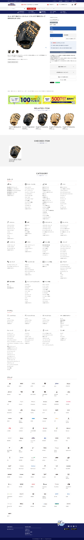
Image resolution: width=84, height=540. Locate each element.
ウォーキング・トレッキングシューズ (13, 361)
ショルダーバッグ (28, 336)
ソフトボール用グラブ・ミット (48, 192)
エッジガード (62, 197)
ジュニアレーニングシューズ (30, 192)
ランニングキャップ (63, 255)
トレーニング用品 (46, 264)
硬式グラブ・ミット (46, 187)
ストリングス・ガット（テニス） (65, 192)
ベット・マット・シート (46, 299)
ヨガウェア (27, 264)
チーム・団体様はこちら (62, 4)
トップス (8, 318)
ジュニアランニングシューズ (65, 248)
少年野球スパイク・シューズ (47, 202)
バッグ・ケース (45, 213)
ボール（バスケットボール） (47, 230)
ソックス (61, 205)
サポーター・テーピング (64, 325)
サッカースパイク (28, 187)
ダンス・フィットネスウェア (29, 269)
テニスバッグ (62, 200)
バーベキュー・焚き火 (46, 296)
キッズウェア (27, 287)
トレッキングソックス (46, 341)
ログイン (55, 1)
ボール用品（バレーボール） (65, 231)
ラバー (26, 226)
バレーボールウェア (63, 226)
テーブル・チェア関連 (46, 291)
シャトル (8, 231)
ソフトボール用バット (46, 198)
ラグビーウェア (27, 246)
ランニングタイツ (63, 251)
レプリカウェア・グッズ (46, 228)
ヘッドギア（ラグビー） (29, 248)
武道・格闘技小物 (10, 287)
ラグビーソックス (46, 343)
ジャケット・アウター (10, 320)
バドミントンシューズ (49, 8)
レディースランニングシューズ (65, 246)
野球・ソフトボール (14, 91)
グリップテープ (63, 195)
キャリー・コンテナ (46, 284)
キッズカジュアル (10, 366)
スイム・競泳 (9, 367)
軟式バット (44, 195)
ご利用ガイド (67, 1)
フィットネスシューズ (10, 356)
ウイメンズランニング (11, 335)
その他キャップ (63, 340)
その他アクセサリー (10, 195)
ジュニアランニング (10, 336)
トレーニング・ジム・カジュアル (12, 364)
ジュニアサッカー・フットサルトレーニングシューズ (15, 344)
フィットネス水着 (46, 246)
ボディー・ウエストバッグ (29, 338)
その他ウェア (9, 323)
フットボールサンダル (28, 195)
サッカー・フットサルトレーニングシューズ (14, 341)
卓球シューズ (27, 228)
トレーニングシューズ (28, 190)
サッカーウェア (27, 197)
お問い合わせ (73, 1)
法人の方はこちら (10, 529)
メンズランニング (10, 333)
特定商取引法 (27, 533)
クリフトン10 (43, 8)
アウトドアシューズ (63, 269)
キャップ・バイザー (63, 203)
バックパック (27, 333)
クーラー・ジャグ (45, 286)
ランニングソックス (63, 253)
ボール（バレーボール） (64, 230)
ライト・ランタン (45, 301)
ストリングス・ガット (10, 226)
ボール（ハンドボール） (11, 248)
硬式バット (44, 193)
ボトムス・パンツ (10, 321)
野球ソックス (45, 336)
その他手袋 (45, 212)
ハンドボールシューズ (11, 245)
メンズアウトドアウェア (64, 264)
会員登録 (60, 1)
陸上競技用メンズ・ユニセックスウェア (14, 190)
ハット (61, 335)
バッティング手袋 (46, 208)
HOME (9, 91)
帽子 (61, 273)
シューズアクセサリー (29, 193)
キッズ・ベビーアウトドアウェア (65, 268)
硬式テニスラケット (63, 187)
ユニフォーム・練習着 (46, 207)
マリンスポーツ (45, 255)
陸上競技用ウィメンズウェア (12, 192)
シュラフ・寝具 (45, 289)
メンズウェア (27, 284)
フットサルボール (28, 205)
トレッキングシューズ (64, 271)
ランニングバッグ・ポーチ (64, 256)
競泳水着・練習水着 (46, 245)
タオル (61, 326)
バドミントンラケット (10, 225)
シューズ (26, 292)
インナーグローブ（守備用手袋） (48, 210)
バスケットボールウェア (47, 226)
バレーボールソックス (46, 340)
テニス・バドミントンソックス (48, 335)
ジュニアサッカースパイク (29, 188)
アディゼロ (38, 8)
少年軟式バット (45, 197)
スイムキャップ (45, 250)
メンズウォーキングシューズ (12, 264)
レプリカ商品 (27, 200)
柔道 (8, 284)
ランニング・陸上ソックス (47, 333)
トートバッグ (27, 335)
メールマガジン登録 (28, 532)
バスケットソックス (46, 338)
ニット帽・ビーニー (63, 338)
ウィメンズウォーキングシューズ (13, 266)
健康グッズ (45, 266)
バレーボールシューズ (64, 225)
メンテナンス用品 (46, 215)
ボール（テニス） (63, 207)
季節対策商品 (62, 320)
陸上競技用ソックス (10, 193)
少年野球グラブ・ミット (47, 190)
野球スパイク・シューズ (47, 200)
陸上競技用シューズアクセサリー (13, 188)
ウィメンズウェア (28, 286)
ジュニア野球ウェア (46, 205)
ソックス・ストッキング (46, 217)
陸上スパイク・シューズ (11, 358)
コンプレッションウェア (29, 289)
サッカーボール (27, 203)
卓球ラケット (27, 225)
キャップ (26, 299)
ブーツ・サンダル (28, 296)
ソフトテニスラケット (64, 190)
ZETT (26, 91)
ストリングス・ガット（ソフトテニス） (66, 193)
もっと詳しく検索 (31, 8)
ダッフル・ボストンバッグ (29, 340)
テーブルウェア (45, 292)
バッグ (8, 235)
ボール (61, 318)
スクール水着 (45, 248)
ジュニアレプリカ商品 (29, 202)
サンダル (8, 369)
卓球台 (26, 235)
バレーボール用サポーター (65, 228)
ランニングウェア (63, 250)
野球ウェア (45, 203)
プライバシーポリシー (29, 534)
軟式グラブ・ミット (20, 91)
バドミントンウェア (10, 230)
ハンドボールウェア (10, 246)
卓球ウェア (27, 230)
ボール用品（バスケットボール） (48, 231)
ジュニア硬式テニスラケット (65, 188)
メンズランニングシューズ (64, 245)
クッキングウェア (46, 287)
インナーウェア (27, 273)
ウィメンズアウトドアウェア (65, 266)
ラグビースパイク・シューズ (29, 245)
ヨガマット (27, 266)
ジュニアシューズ (28, 294)
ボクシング (9, 286)
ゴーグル (44, 251)
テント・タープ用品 (46, 294)
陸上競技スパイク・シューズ (12, 187)
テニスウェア (62, 202)
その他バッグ (27, 343)
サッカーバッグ (27, 207)
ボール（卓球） (27, 231)
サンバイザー (62, 336)
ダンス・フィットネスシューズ (30, 271)
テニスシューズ (63, 198)
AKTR (54, 8)
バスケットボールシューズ (47, 225)
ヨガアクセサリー (28, 268)
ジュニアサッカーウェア (29, 198)
